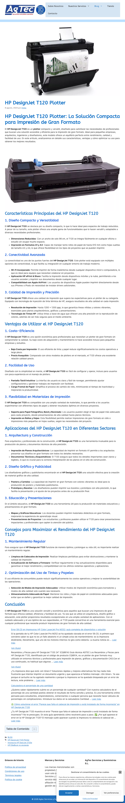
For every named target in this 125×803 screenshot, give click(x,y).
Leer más (58, 661)
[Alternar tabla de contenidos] (33, 729)
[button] (120, 772)
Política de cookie (13, 779)
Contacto (52, 13)
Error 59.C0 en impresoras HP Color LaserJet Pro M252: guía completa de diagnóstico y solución (58, 629)
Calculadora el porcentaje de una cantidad (32, 685)
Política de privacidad (15, 767)
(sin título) (16, 648)
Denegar (90, 793)
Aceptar (69, 793)
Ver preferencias (111, 793)
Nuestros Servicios (77, 6)
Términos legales (13, 775)
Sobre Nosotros (55, 6)
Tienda (110, 6)
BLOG (10, 737)
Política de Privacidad (90, 798)
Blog (96, 6)
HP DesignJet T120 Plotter (18, 740)
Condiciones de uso (14, 771)
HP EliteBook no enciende (18, 745)
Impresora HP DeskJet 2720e (20, 743)
